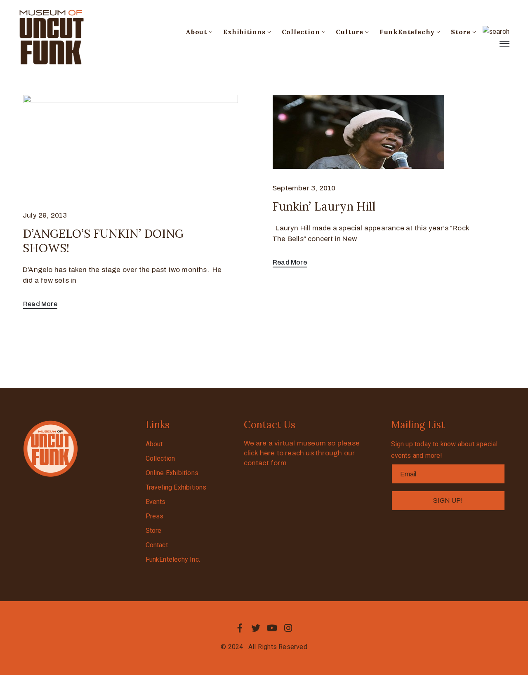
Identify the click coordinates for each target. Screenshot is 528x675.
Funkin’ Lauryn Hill (323, 206)
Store (461, 32)
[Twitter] (255, 628)
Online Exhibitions (172, 473)
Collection (301, 32)
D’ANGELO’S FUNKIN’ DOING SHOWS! (103, 240)
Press (155, 516)
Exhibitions (244, 32)
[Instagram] (288, 628)
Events (156, 502)
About (196, 32)
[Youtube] (272, 628)
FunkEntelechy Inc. (173, 559)
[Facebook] (239, 628)
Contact (157, 545)
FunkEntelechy (407, 32)
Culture (349, 32)
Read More (40, 303)
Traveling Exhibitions (176, 487)
